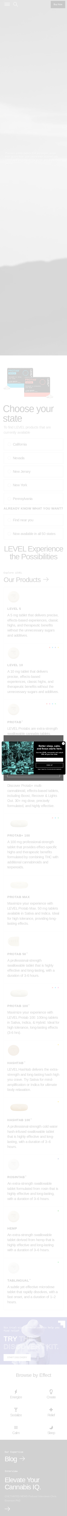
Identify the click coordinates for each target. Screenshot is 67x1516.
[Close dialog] (63, 743)
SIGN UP (49, 765)
